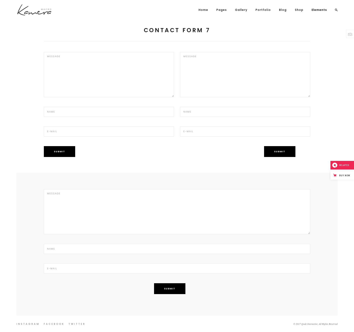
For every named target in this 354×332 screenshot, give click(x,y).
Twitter (76, 324)
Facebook (54, 324)
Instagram (28, 324)
